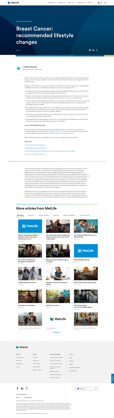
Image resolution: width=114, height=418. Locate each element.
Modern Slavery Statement (55, 360)
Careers (17, 366)
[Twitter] (27, 388)
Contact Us (35, 357)
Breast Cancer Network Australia (35, 145)
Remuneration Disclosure (55, 377)
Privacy (18, 397)
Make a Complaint (37, 366)
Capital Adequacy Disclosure (56, 374)
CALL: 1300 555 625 (21, 394)
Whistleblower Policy (54, 371)
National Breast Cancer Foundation (36, 148)
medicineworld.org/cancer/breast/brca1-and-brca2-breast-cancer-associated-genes (50, 151)
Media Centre (19, 360)
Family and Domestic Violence (56, 363)
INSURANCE (71, 354)
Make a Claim (36, 360)
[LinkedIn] (22, 388)
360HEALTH (71, 361)
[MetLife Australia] (22, 348)
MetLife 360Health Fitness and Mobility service (60, 133)
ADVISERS (71, 364)
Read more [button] (56, 332)
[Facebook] (17, 388)
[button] (52, 2)
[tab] (20, 215)
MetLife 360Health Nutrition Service (54, 131)
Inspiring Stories (19, 363)
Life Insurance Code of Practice (56, 357)
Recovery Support (36, 363)
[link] (90, 50)
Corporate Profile (19, 357)
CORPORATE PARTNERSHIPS (74, 367)
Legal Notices (28, 397)
